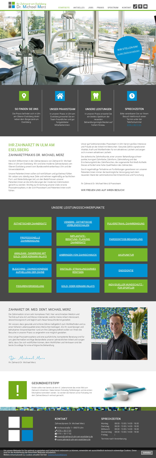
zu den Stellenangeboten (128, 52)
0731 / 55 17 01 (134, 124)
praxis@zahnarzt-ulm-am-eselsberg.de (75, 436)
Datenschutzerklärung (57, 454)
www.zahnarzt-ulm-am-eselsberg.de (73, 439)
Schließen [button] (147, 453)
